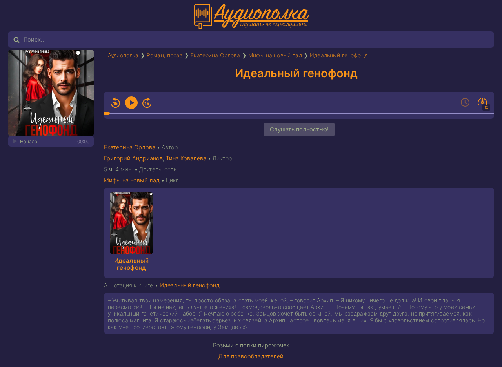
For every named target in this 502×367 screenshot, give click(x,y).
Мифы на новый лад (275, 55)
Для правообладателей (251, 356)
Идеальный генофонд (338, 55)
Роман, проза (165, 55)
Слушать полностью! (299, 129)
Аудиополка (123, 55)
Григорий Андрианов (133, 158)
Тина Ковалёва (186, 158)
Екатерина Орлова (215, 55)
